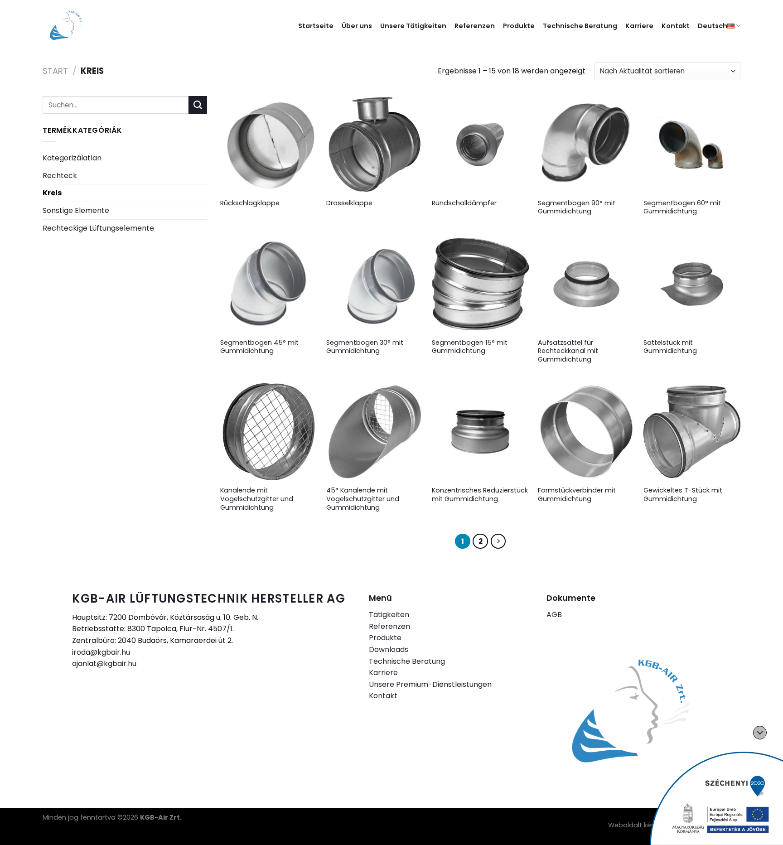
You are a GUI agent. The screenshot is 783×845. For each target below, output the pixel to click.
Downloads (388, 649)
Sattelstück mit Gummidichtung (670, 346)
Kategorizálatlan (72, 158)
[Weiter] (498, 541)
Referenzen (474, 25)
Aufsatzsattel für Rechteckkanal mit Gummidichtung (568, 351)
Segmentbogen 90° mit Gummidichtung (576, 207)
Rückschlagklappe (250, 203)
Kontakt (676, 25)
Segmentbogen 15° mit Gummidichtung (470, 346)
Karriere (639, 25)
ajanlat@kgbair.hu (104, 663)
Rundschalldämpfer (464, 203)
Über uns (357, 25)
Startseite (316, 25)
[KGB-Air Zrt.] (73, 25)
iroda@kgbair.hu (101, 652)
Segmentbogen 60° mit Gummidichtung (682, 207)
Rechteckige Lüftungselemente (98, 228)
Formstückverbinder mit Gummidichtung (577, 494)
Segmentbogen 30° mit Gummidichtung (364, 346)
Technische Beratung (580, 25)
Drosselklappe (349, 203)
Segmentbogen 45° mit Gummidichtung (259, 346)
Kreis (52, 193)
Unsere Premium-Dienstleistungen (430, 684)
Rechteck (60, 175)
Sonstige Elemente (76, 210)
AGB (554, 614)
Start (55, 71)
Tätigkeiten (389, 614)
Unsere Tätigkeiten (413, 25)
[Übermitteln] (197, 105)
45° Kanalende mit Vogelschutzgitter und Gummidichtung (362, 499)
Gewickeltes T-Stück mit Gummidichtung (682, 494)
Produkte (519, 25)
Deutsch (712, 25)
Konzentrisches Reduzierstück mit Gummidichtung (480, 494)
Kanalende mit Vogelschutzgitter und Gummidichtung (256, 499)
